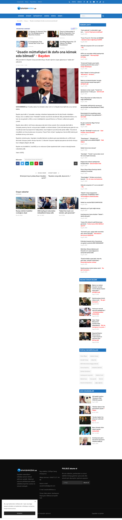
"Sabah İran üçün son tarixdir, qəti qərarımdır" (67, 212)
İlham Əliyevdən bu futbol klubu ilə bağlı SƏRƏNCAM (91, 98)
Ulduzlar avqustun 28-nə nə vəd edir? (92, 46)
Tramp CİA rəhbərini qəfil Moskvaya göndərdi (92, 223)
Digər (60, 16)
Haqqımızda (20, 2)
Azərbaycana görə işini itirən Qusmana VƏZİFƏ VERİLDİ (98, 439)
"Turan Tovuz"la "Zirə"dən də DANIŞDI (92, 38)
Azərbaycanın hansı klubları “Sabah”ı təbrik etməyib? (92, 215)
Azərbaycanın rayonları (86, 375)
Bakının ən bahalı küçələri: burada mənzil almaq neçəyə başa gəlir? (91, 82)
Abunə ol (86, 482)
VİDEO (79, 2)
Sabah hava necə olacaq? (88, 148)
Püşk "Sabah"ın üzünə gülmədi (90, 73)
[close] (35, 501)
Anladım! (19, 513)
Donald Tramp (84, 360)
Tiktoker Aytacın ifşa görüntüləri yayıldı (98, 408)
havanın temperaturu (86, 383)
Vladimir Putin (99, 375)
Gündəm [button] (21, 16)
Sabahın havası (94, 356)
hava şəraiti (93, 379)
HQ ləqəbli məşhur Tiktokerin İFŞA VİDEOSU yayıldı (98, 398)
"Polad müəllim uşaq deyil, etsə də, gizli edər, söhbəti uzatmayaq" (91, 260)
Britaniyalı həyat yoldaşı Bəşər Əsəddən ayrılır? (33, 177)
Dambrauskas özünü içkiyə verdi (92, 269)
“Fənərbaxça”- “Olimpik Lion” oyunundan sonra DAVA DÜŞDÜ (92, 140)
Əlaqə (26, 2)
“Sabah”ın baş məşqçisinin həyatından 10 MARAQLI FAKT (90, 194)
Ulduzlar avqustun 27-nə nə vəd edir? (92, 186)
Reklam (40, 2)
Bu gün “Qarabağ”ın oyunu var (92, 131)
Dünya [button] (53, 16)
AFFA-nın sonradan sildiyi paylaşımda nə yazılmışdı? (92, 55)
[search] (103, 16)
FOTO (74, 2)
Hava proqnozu (84, 367)
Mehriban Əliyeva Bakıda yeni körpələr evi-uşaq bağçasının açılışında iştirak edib (90, 250)
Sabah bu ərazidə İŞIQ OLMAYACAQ (91, 202)
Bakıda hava (83, 379)
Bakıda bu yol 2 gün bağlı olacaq (90, 208)
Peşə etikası (33, 2)
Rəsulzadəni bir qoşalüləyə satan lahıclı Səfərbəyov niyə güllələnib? (91, 115)
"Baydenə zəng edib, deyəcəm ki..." (59, 176)
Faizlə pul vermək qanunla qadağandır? (98, 311)
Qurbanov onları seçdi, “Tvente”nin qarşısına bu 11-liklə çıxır (92, 90)
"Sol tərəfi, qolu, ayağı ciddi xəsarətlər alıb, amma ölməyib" (92, 233)
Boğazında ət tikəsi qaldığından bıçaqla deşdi (91, 162)
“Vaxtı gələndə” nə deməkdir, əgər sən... (91, 31)
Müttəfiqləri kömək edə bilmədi (33, 159)
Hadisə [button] (46, 16)
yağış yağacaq (98, 383)
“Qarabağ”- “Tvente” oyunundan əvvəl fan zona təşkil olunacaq (92, 154)
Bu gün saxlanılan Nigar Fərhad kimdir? (90, 123)
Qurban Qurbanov (85, 371)
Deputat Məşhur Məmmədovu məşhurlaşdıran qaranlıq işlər (97, 336)
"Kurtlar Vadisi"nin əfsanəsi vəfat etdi (98, 418)
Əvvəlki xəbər (42, 173)
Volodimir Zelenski (97, 367)
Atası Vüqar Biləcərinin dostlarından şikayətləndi (99, 323)
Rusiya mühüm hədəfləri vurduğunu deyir (24, 212)
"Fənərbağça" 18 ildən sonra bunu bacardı (91, 178)
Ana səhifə (19, 21)
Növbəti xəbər (52, 173)
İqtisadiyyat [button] (37, 16)
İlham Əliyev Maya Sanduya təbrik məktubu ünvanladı (91, 170)
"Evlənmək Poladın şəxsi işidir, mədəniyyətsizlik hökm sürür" (90, 64)
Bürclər (101, 379)
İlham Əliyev (83, 356)
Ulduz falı (93, 360)
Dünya (26, 21)
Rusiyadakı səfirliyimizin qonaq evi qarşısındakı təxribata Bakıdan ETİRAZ (92, 106)
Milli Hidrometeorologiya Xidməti (89, 364)
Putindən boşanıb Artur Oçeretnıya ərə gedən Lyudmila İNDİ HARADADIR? (92, 242)
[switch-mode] (69, 2)
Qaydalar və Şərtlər (98, 513)
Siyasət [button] (28, 16)
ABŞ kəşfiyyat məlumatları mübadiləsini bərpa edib (46, 212)
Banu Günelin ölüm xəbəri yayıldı (98, 429)
